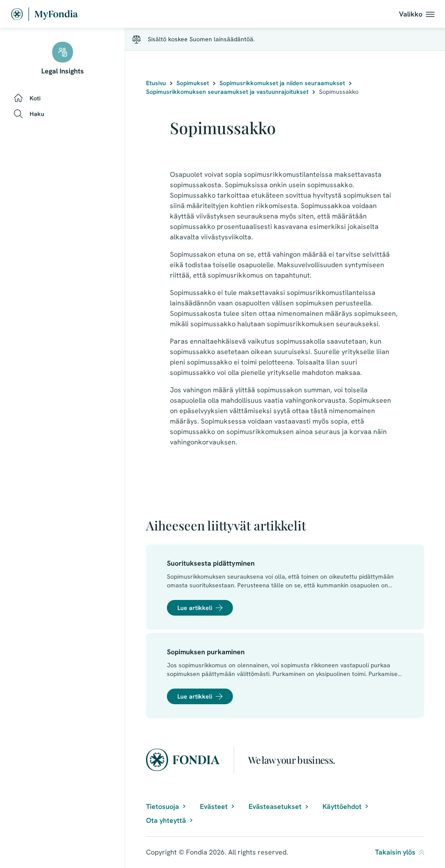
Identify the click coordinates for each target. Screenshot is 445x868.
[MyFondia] (44, 14)
